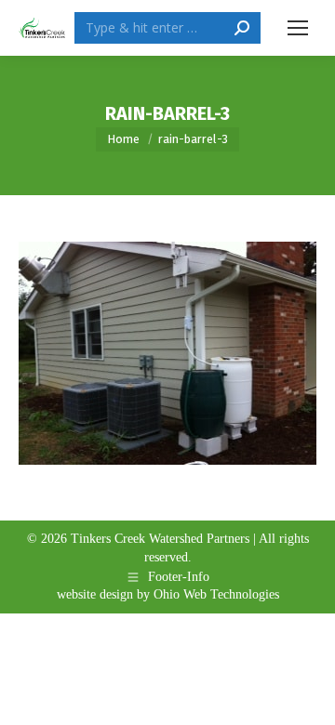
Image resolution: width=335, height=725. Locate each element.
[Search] (241, 28)
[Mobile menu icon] (297, 27)
